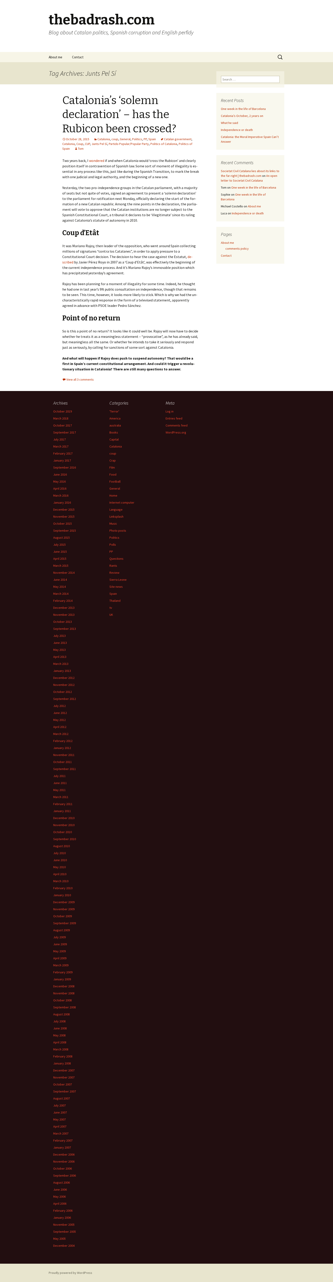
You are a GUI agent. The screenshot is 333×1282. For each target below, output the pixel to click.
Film (112, 467)
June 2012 (60, 713)
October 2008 (62, 1000)
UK (111, 615)
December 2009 (64, 902)
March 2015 (60, 566)
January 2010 (62, 895)
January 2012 (62, 748)
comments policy (237, 248)
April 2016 (59, 488)
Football (115, 481)
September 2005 (64, 1232)
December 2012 (64, 678)
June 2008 (60, 1028)
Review (114, 573)
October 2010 (62, 832)
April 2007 (59, 1126)
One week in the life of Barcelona (243, 109)
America (115, 418)
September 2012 (64, 699)
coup (114, 139)
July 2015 (59, 545)
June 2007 (60, 1112)
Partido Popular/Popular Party (129, 144)
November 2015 (64, 516)
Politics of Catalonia (163, 144)
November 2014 (64, 573)
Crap (112, 460)
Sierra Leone (118, 580)
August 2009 (61, 930)
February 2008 (62, 1056)
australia (115, 425)
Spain (152, 139)
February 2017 (62, 453)
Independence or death (237, 130)
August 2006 (61, 1182)
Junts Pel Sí (99, 144)
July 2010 (59, 853)
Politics (137, 139)
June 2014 (60, 580)
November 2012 (64, 685)
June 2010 (60, 860)
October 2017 (62, 425)
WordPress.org (176, 432)
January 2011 (62, 811)
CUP (87, 144)
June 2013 (60, 643)
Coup (79, 144)
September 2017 (64, 432)
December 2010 (64, 818)
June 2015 (60, 552)
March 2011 (60, 797)
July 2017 (59, 439)
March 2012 (60, 734)
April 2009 (59, 958)
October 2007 (62, 1084)
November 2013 (64, 615)
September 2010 (64, 839)
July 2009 (59, 937)
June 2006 (60, 1189)
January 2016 (62, 502)
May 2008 (59, 1035)
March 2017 (60, 446)
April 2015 (59, 559)
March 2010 (60, 881)
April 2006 (59, 1203)
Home (113, 495)
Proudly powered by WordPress (70, 1273)
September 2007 (64, 1091)
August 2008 (61, 1014)
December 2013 (64, 608)
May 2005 (59, 1239)
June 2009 (60, 944)
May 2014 (59, 587)
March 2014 (60, 594)
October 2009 (62, 916)
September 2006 (64, 1175)
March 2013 (60, 664)
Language (116, 509)
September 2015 (64, 530)
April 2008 (59, 1042)
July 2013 (59, 636)
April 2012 (59, 727)
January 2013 (62, 671)
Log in (170, 411)
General (125, 139)
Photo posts (117, 530)
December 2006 (64, 1154)
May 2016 (59, 481)
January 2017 (62, 460)
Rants (113, 566)
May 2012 (59, 720)
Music (113, 523)
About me (55, 57)
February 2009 (62, 972)
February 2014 (62, 601)
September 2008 (64, 1007)
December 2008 (64, 986)
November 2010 (64, 825)
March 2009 (60, 965)
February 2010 (62, 888)
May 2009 (59, 951)
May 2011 (59, 790)
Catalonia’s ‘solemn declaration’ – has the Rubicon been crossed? (119, 114)
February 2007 (62, 1140)
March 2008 (60, 1049)
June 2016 (60, 474)
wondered (96, 160)
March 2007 (60, 1133)
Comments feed (177, 425)
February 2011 (62, 804)
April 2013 (59, 657)
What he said (229, 123)
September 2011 (64, 769)
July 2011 (59, 776)
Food (112, 474)
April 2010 (59, 874)
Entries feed (174, 418)
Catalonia (103, 139)
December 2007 (64, 1070)
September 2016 (64, 467)
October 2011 (62, 762)
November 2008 (64, 993)
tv (110, 608)
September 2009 (64, 923)
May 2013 (59, 650)
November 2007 (64, 1077)
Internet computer (121, 502)
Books (113, 432)
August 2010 (61, 846)
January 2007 (62, 1147)
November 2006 (64, 1161)
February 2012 (62, 741)
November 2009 (64, 909)
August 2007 (61, 1098)
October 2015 (62, 523)
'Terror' (114, 411)
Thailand (115, 601)
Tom (81, 149)
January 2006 (62, 1218)
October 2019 (62, 411)
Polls (112, 545)
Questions (116, 559)
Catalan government (177, 139)
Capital (114, 439)
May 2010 (59, 867)
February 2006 (62, 1211)
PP (145, 139)
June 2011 (60, 783)
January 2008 (62, 1063)
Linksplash (116, 516)
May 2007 (59, 1119)
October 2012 (62, 692)
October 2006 (62, 1168)
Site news (116, 587)
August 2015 (61, 538)
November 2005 (64, 1225)
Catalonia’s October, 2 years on (242, 116)
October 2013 (62, 622)
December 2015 (64, 509)
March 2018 (60, 418)
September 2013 (64, 629)
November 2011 (64, 755)
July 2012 (59, 706)
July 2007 (59, 1105)
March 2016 (60, 495)
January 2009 (62, 979)
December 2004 (64, 1246)
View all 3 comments (80, 379)
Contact (78, 57)
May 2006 (59, 1196)
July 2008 (59, 1021)
